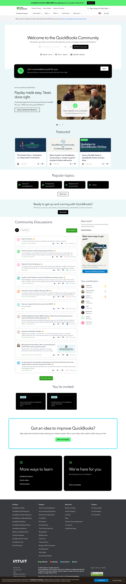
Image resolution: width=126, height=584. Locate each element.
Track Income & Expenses (47, 508)
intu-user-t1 (89, 322)
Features (41, 504)
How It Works (47, 8)
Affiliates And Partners (19, 574)
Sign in (104, 68)
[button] (106, 13)
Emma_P (88, 296)
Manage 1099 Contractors (47, 545)
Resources (76, 13)
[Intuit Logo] (20, 562)
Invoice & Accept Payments (47, 511)
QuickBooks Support (26, 476)
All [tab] (17, 230)
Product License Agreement (73, 521)
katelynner (89, 285)
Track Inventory (43, 542)
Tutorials (67, 515)
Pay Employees (43, 549)
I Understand (101, 580)
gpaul (23, 308)
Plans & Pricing (36, 8)
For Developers (96, 511)
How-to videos (24, 480)
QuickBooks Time (17, 542)
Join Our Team (17, 570)
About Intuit (16, 567)
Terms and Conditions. (73, 576)
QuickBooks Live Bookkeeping (21, 518)
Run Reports (42, 521)
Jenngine (24, 256)
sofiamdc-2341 (26, 355)
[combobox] (53, 46)
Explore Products (58, 8)
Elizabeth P (89, 311)
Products (15, 504)
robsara (24, 283)
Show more (63, 194)
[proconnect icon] (65, 562)
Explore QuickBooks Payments (95, 271)
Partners (94, 504)
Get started (37, 13)
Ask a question (72, 230)
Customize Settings (117, 580)
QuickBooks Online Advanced (21, 515)
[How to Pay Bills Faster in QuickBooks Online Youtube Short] (95, 152)
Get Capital (42, 552)
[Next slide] (103, 102)
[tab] (57, 124)
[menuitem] (56, 13)
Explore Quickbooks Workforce (27, 110)
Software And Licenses (19, 576)
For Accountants (97, 508)
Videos (55, 13)
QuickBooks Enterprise (19, 528)
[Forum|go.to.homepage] (22, 13)
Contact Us (68, 525)
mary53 (88, 316)
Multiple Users (43, 535)
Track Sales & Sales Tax (46, 528)
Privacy (97, 567)
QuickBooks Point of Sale (20, 538)
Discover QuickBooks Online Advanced (74, 19)
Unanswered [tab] (25, 230)
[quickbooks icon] (43, 562)
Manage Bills (43, 532)
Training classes (24, 484)
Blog (66, 518)
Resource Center (70, 508)
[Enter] (39, 46)
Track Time (42, 538)
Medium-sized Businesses (20, 532)
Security (103, 567)
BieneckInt (24, 337)
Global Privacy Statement (37, 579)
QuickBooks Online (18, 508)
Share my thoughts (63, 439)
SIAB (87, 306)
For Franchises (96, 515)
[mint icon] (77, 562)
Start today (63, 212)
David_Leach (25, 296)
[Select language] (100, 13)
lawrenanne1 (25, 243)
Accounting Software (45, 556)
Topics (47, 13)
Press (14, 572)
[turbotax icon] (54, 562)
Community (66, 13)
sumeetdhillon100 (27, 370)
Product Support (70, 511)
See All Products (17, 545)
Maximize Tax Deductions (47, 515)
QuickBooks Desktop (18, 521)
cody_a (88, 301)
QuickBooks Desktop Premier (21, 525)
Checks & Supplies (18, 535)
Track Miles (42, 518)
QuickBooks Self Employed (20, 511)
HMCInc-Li (24, 324)
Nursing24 (24, 270)
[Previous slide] (59, 102)
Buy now (91, 3)
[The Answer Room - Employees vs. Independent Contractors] (30, 152)
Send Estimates (43, 525)
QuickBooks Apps (70, 528)
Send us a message (75, 485)
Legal (92, 567)
